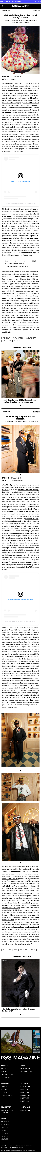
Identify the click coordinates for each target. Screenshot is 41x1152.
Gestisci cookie (26, 1071)
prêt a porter (18, 338)
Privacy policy (25, 1068)
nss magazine (25, 1086)
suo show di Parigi (31, 519)
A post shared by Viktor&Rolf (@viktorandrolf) (20, 203)
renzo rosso (7, 341)
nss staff (13, 79)
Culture (4, 1089)
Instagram (5, 1124)
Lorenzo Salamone (16, 480)
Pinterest (5, 1136)
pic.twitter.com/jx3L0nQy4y (14, 263)
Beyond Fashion (7, 1095)
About (3, 1068)
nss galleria (25, 1095)
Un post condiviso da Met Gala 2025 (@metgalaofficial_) (22, 621)
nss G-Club (24, 1092)
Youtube (4, 1139)
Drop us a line (25, 1110)
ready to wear (31, 338)
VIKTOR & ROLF (19, 341)
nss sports (24, 1089)
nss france (24, 1098)
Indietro (6, 10)
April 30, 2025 (23, 266)
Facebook (5, 1121)
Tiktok (3, 1130)
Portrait (4, 1092)
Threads (4, 1133)
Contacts (5, 1071)
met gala (23, 950)
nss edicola (24, 1101)
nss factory (5, 1077)
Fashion (5, 76)
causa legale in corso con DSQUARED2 (24, 105)
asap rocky (7, 950)
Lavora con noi (7, 1074)
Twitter (4, 1127)
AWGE (15, 950)
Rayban (32, 950)
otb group (6, 338)
